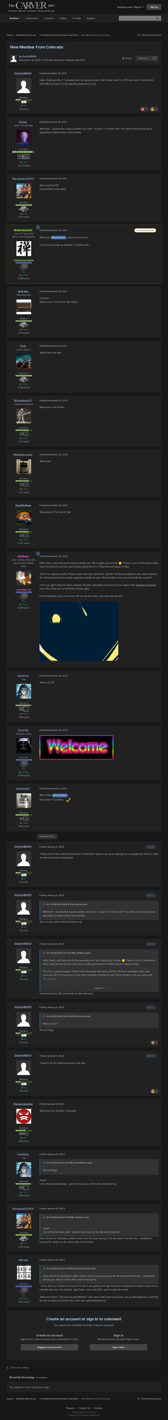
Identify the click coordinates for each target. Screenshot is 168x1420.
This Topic (144, 18)
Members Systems (146, 585)
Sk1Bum (80, 953)
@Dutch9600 (58, 237)
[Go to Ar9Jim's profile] (23, 307)
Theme (70, 1408)
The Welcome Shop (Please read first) (64, 60)
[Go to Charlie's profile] (23, 745)
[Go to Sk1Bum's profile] (23, 578)
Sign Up (154, 7)
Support (91, 18)
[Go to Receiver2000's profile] (23, 190)
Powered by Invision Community (84, 1415)
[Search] (157, 18)
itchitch (81, 1016)
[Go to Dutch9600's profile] (13, 58)
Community (31, 18)
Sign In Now (118, 1347)
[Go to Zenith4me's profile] (23, 517)
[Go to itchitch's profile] (23, 691)
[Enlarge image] (79, 631)
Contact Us (84, 1408)
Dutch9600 (80, 1162)
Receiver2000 (82, 1268)
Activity (48, 18)
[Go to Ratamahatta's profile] (23, 1116)
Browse (14, 18)
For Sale (77, 18)
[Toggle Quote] (44, 904)
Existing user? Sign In (129, 7)
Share (128, 58)
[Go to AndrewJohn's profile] (23, 248)
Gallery (63, 18)
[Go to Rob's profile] (23, 361)
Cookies (97, 1408)
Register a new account (49, 1347)
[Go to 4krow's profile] (23, 1272)
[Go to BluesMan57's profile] (23, 416)
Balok (78, 904)
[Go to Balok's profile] (23, 137)
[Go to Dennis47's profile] (23, 800)
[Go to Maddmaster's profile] (23, 466)
